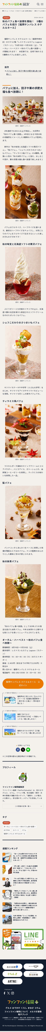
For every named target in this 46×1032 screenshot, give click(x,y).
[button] (18, 750)
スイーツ (16, 830)
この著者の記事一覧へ (23, 806)
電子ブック (23, 1014)
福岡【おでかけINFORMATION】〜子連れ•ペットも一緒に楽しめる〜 (29, 716)
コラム (37, 1008)
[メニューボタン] (42, 4)
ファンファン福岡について (16, 1012)
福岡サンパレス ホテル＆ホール (14, 834)
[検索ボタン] (38, 4)
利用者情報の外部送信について (27, 1019)
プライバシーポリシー (10, 1019)
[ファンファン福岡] (12, 4)
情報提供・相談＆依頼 (20, 1017)
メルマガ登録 (36, 1012)
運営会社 (39, 1019)
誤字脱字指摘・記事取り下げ (35, 1017)
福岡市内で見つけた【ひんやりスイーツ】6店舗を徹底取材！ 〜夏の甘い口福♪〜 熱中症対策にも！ (29, 700)
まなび (31, 1008)
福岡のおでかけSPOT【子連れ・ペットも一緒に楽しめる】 (29, 732)
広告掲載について (8, 1017)
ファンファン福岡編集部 (13, 787)
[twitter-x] (8, 993)
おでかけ (16, 1008)
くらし (24, 1008)
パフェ (24, 830)
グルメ (6, 18)
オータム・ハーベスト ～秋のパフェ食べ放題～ (20, 827)
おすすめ (7, 830)
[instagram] (12, 993)
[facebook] (4, 993)
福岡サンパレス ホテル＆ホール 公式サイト (23, 684)
